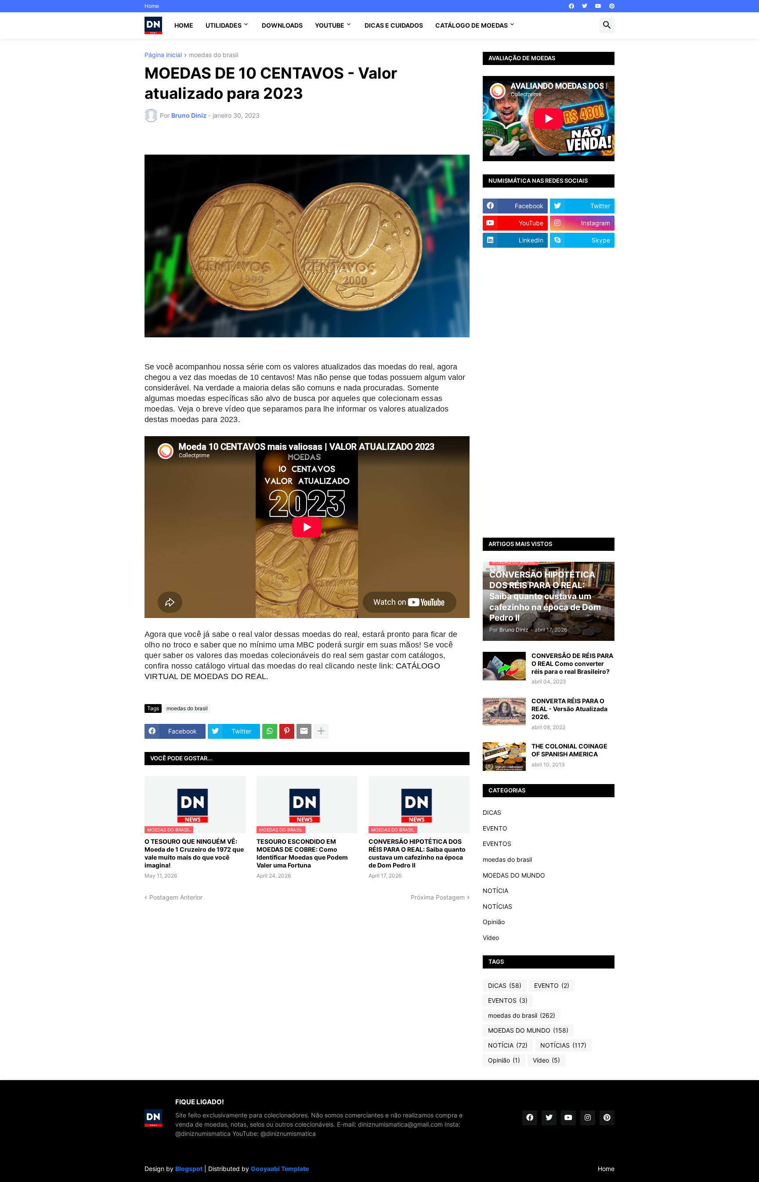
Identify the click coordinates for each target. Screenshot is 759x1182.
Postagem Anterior (175, 897)
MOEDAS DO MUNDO (514, 875)
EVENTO (495, 828)
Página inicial (163, 55)
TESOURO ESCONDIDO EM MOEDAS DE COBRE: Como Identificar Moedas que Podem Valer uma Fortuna (302, 853)
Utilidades (224, 25)
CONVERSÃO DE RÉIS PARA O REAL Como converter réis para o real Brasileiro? (572, 663)
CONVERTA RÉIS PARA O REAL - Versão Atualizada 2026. (569, 708)
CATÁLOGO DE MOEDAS (471, 25)
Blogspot (188, 1168)
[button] (607, 25)
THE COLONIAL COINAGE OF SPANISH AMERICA (569, 750)
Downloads (282, 25)
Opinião (494, 921)
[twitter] (584, 6)
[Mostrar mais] (321, 731)
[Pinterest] (286, 731)
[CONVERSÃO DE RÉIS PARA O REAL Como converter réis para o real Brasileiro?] (504, 666)
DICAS (492, 812)
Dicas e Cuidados (394, 25)
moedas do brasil (213, 55)
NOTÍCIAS (497, 906)
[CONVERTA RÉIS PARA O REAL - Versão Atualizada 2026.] (504, 711)
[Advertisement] (548, 392)
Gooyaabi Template (280, 1168)
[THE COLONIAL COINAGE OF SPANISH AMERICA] (504, 756)
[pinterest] (611, 6)
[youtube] (598, 6)
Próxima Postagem (438, 897)
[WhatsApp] (269, 731)
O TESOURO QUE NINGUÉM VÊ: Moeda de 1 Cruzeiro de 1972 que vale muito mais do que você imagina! (194, 853)
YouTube (329, 25)
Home (152, 6)
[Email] (303, 731)
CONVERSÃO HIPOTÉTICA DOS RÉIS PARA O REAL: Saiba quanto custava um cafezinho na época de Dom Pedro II (417, 853)
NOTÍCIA (495, 890)
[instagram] (587, 1117)
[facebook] (571, 6)
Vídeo (491, 937)
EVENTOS (497, 843)
